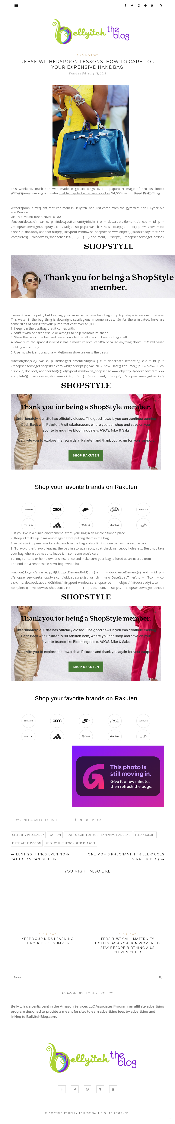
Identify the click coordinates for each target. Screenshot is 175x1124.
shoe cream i (74, 352)
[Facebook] (125, 5)
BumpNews (87, 55)
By (36, 820)
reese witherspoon (26, 843)
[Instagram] (139, 5)
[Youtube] (152, 5)
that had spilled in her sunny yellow (84, 193)
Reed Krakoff (145, 835)
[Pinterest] (145, 5)
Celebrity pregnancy (28, 835)
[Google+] (99, 820)
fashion (55, 835)
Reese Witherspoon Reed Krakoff (71, 843)
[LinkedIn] (93, 820)
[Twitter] (132, 5)
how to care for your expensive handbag (98, 835)
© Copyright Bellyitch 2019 (69, 1113)
